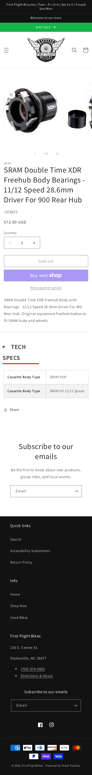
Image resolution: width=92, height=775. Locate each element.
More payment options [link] (46, 288)
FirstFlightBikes (32, 765)
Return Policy (21, 562)
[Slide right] (57, 153)
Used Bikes (19, 617)
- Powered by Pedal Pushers (62, 765)
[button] (6, 50)
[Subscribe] (76, 491)
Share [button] (14, 409)
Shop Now (18, 605)
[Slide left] (34, 153)
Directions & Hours (37, 675)
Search (15, 539)
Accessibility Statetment (30, 550)
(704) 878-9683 (33, 668)
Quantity (10, 233)
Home (15, 594)
